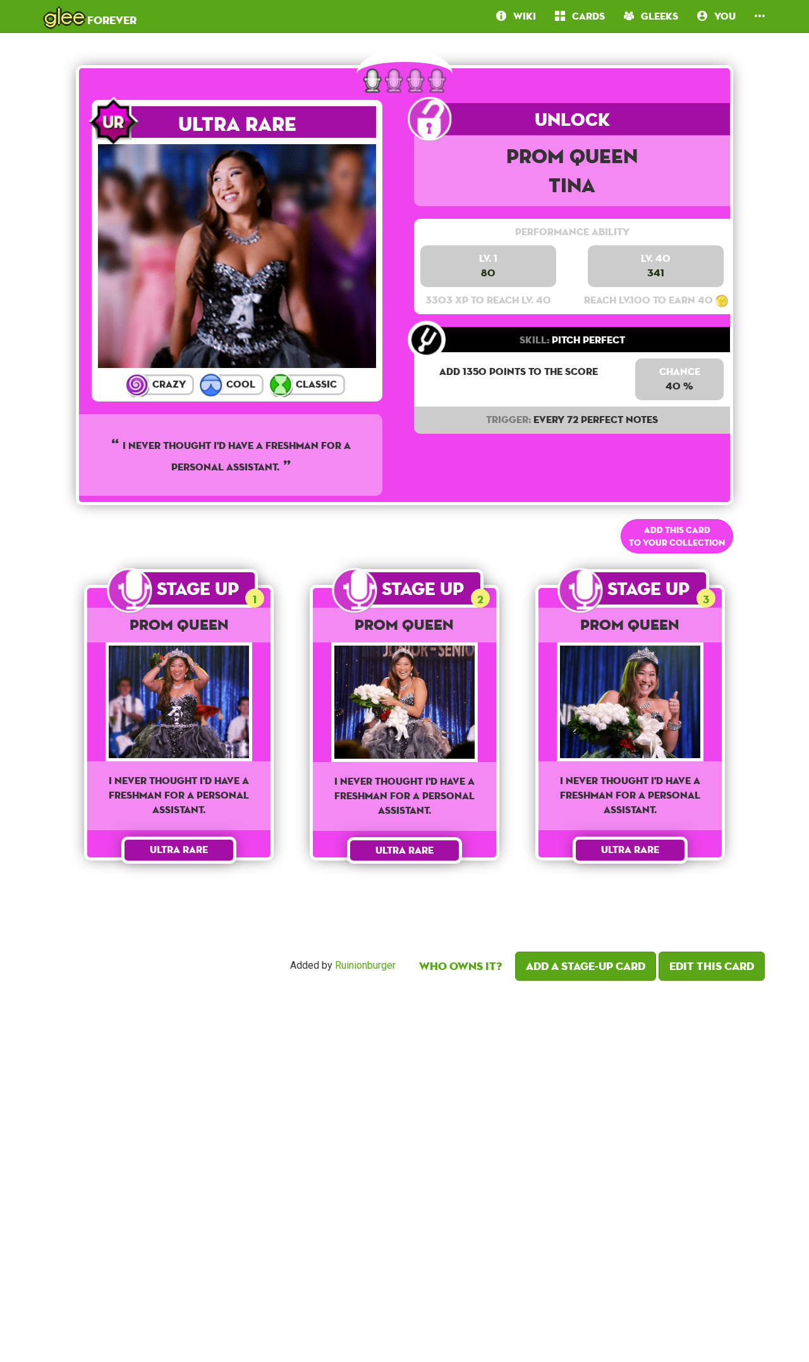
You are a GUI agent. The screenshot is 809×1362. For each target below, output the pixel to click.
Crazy (168, 384)
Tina (572, 185)
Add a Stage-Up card (585, 966)
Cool (239, 384)
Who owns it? (460, 966)
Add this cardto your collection (677, 536)
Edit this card (711, 966)
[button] (759, 16)
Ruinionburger (365, 966)
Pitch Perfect (572, 340)
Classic (315, 384)
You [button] (721, 16)
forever (90, 16)
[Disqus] (404, 1168)
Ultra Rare (237, 123)
